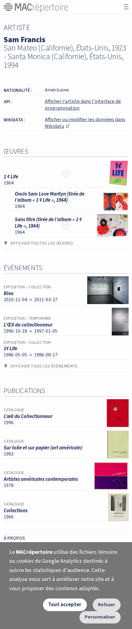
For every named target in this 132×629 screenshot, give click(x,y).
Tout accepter (64, 604)
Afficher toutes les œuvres (41, 243)
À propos (14, 538)
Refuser (106, 604)
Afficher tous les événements (44, 366)
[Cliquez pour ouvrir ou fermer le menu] (126, 7)
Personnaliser (100, 617)
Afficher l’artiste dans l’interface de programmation (83, 105)
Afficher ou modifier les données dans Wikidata (85, 123)
